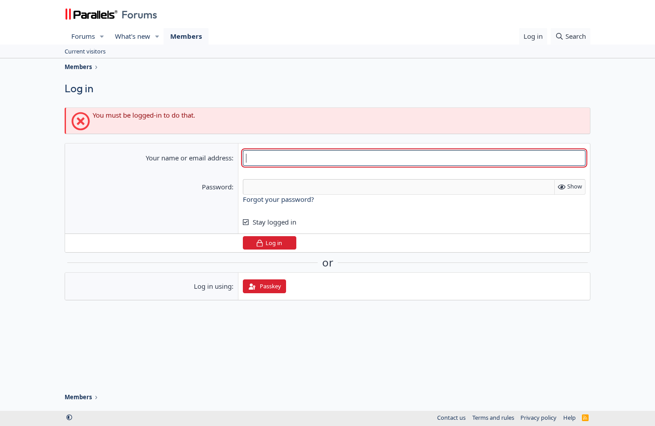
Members (186, 36)
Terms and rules (493, 418)
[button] (102, 36)
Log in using (213, 286)
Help (569, 418)
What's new (132, 36)
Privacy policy (538, 418)
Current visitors (85, 51)
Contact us (451, 418)
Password (217, 186)
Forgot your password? (278, 199)
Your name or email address (189, 157)
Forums (83, 36)
